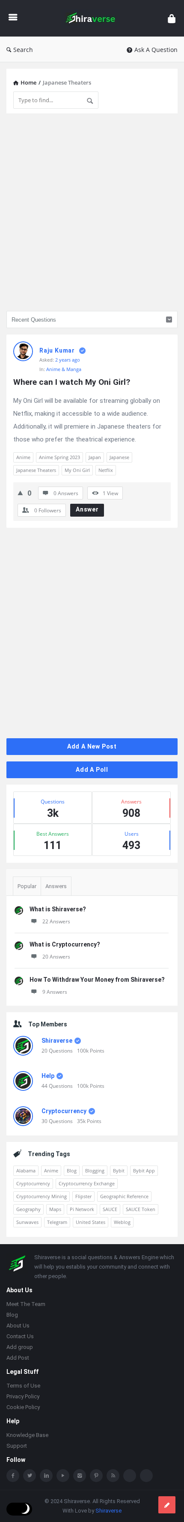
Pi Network (82, 1209)
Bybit (119, 1170)
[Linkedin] (46, 1475)
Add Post (17, 1358)
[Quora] (146, 1475)
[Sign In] (171, 18)
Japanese (119, 457)
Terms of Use (23, 1385)
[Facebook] (12, 1475)
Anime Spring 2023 (59, 457)
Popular (27, 886)
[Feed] (113, 1475)
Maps (55, 1209)
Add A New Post (92, 746)
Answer (87, 509)
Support (16, 1446)
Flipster (83, 1196)
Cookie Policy (23, 1407)
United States (90, 1222)
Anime (23, 457)
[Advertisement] (92, 212)
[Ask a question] (166, 1504)
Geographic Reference (124, 1196)
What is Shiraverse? (58, 909)
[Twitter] (29, 1475)
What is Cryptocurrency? (65, 944)
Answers (56, 886)
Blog (72, 1170)
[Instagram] (79, 1475)
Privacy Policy (22, 1396)
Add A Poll (92, 769)
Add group (19, 1347)
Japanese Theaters (36, 470)
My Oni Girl (77, 470)
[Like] (20, 492)
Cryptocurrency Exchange (87, 1183)
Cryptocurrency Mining (41, 1196)
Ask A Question (156, 50)
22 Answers (56, 921)
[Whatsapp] (129, 1475)
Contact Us (20, 1336)
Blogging (94, 1170)
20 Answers (56, 956)
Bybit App (144, 1170)
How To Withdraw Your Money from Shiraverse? (97, 979)
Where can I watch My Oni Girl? (71, 382)
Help (48, 1075)
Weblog (122, 1222)
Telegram (57, 1222)
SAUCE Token (140, 1209)
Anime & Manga (63, 369)
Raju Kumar (57, 350)
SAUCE (110, 1209)
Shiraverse (57, 1040)
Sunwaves (27, 1222)
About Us (18, 1325)
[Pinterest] (96, 1475)
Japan (95, 457)
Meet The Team (25, 1304)
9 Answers (54, 991)
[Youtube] (62, 1475)
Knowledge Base (27, 1435)
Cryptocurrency (64, 1111)
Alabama (26, 1170)
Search (23, 50)
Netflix (105, 470)
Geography (28, 1209)
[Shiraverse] (92, 18)
